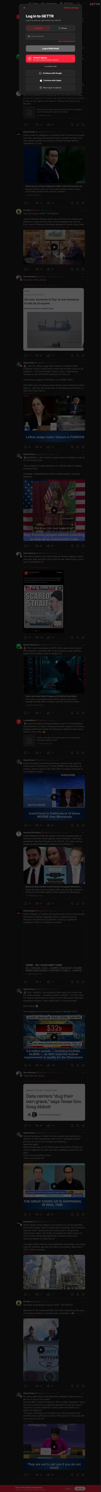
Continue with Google (51, 73)
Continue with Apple (51, 80)
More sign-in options (51, 88)
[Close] (23, 8)
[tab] (37, 28)
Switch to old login (70, 8)
